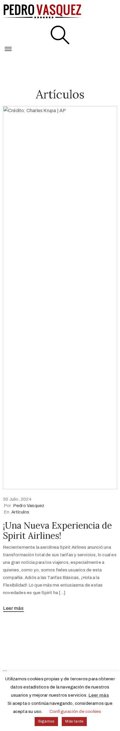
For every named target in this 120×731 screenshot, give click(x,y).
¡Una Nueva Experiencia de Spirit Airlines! (57, 530)
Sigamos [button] (46, 721)
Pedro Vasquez (29, 505)
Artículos (20, 512)
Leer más (13, 608)
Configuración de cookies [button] (75, 711)
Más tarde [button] (74, 721)
